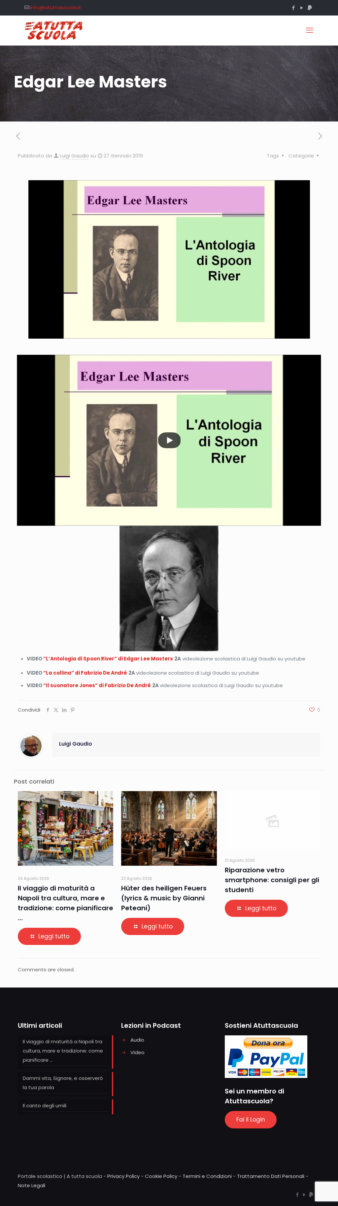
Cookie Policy (161, 1176)
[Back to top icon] (306, 1192)
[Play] (169, 440)
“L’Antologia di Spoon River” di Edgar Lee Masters (108, 658)
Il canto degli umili (44, 1105)
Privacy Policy (123, 1176)
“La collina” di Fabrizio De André (85, 672)
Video (137, 1052)
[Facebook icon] (293, 7)
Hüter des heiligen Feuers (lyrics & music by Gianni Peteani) (164, 898)
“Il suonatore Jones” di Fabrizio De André (97, 685)
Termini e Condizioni (207, 1176)
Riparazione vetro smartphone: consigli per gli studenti (272, 879)
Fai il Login (250, 1119)
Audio (137, 1039)
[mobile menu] (309, 30)
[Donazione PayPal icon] (309, 7)
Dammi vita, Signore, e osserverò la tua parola (63, 1083)
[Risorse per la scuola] (54, 30)
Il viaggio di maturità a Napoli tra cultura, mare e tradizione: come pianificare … (63, 1050)
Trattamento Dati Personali (270, 1176)
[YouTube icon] (301, 7)
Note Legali (31, 1185)
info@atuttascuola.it (55, 7)
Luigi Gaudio (74, 155)
